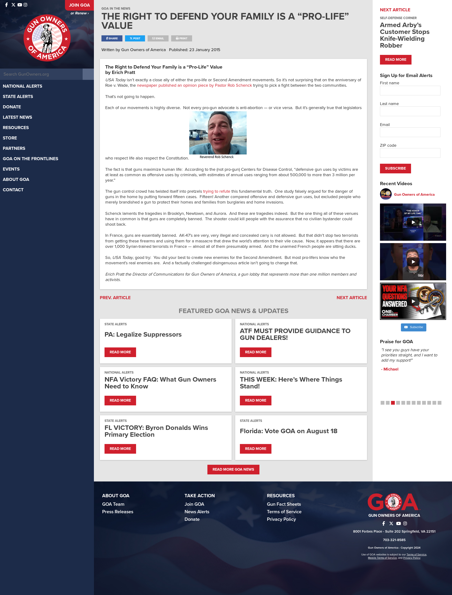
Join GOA (79, 5)
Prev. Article (115, 297)
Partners (14, 148)
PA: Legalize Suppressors (143, 334)
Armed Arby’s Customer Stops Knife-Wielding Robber (405, 35)
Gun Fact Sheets (284, 504)
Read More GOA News (233, 469)
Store (10, 138)
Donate (12, 107)
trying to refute (216, 191)
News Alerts (197, 512)
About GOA (16, 179)
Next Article (352, 297)
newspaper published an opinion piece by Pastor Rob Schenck (194, 85)
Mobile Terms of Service (382, 557)
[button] (382, 403)
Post (136, 38)
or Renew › (79, 13)
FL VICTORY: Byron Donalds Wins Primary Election (156, 431)
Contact (13, 189)
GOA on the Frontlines (30, 158)
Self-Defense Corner (398, 18)
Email (159, 38)
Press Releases (117, 512)
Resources (16, 127)
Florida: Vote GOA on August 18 (289, 431)
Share (113, 38)
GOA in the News (115, 9)
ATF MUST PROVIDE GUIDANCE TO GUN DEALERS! (295, 334)
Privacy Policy (281, 519)
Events (11, 169)
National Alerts (22, 86)
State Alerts (18, 96)
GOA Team (113, 504)
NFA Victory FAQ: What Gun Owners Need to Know (160, 383)
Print (183, 38)
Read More (120, 352)
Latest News (17, 117)
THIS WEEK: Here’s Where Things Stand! (291, 383)
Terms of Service (284, 512)
